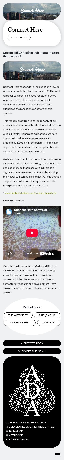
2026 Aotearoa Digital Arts (27, 422)
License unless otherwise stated (31, 426)
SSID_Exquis (47, 315)
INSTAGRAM (16, 431)
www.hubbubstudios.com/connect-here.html (30, 193)
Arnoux (48, 322)
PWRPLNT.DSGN (18, 439)
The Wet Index (18, 315)
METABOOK (16, 435)
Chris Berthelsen (31, 351)
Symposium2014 (19, 37)
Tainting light (20, 322)
